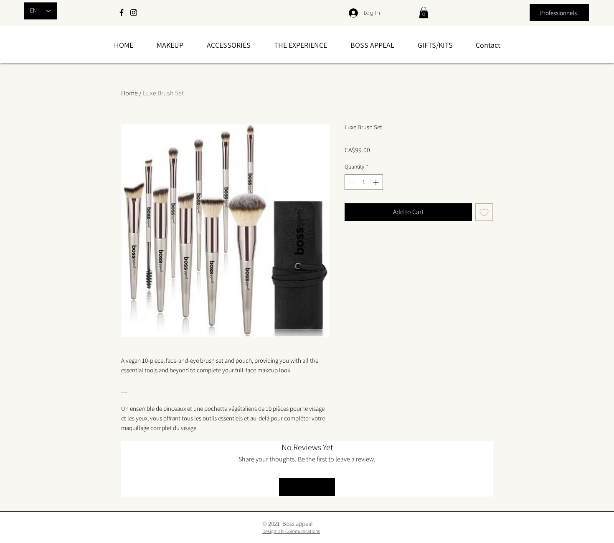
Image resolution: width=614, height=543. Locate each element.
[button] (170, 45)
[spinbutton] (363, 182)
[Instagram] (133, 12)
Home (129, 93)
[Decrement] (351, 182)
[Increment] (376, 182)
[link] (424, 12)
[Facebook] (121, 12)
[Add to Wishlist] (484, 212)
